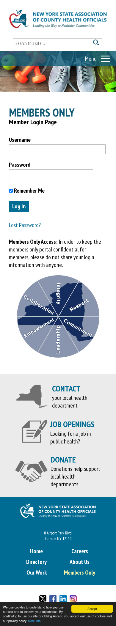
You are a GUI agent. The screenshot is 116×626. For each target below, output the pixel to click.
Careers (79, 551)
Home (36, 551)
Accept (92, 608)
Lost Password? (25, 225)
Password (19, 165)
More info (34, 621)
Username (20, 140)
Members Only (79, 572)
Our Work (36, 572)
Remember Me (29, 190)
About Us (80, 562)
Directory (36, 562)
